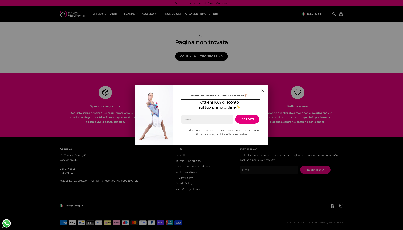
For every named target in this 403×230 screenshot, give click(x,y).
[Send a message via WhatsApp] (6, 223)
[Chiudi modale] (262, 91)
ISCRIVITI (247, 119)
